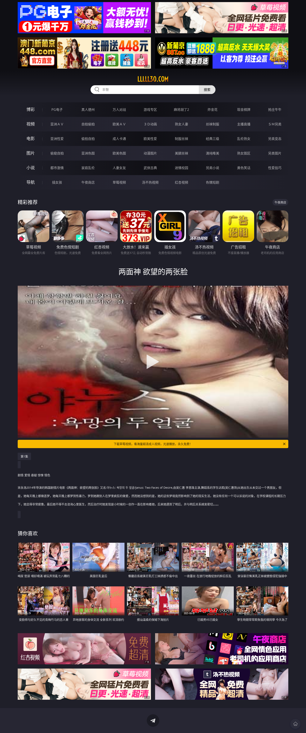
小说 (30, 168)
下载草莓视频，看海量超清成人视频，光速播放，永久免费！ (153, 444)
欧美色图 (119, 153)
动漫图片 (150, 153)
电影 (30, 138)
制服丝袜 (181, 138)
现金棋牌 (243, 109)
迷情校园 (181, 168)
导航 (30, 182)
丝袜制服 (212, 124)
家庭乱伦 (88, 168)
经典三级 (212, 138)
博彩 (30, 109)
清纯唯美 (212, 153)
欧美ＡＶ (119, 124)
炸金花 (213, 109)
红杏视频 (181, 182)
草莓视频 (119, 182)
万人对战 (119, 109)
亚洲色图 (88, 153)
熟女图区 (243, 153)
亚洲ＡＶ (57, 124)
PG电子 (57, 109)
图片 (30, 153)
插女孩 (57, 182)
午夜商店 (88, 182)
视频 (30, 124)
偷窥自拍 (57, 153)
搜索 (207, 89)
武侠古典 (150, 168)
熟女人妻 (181, 124)
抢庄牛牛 (274, 109)
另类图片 (274, 153)
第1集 (24, 456)
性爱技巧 (274, 168)
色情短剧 (212, 182)
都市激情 (57, 168)
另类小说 (212, 168)
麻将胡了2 (181, 109)
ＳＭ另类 (274, 124)
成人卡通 (119, 138)
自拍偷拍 (88, 124)
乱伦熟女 (243, 138)
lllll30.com (153, 79)
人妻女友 (119, 168)
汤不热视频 (150, 182)
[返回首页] (295, 724)
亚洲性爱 (57, 138)
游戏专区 (150, 109)
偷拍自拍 (88, 138)
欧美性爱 (150, 138)
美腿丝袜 (181, 153)
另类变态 (274, 138)
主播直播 (243, 124)
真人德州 (88, 109)
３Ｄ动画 (150, 124)
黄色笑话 (243, 168)
